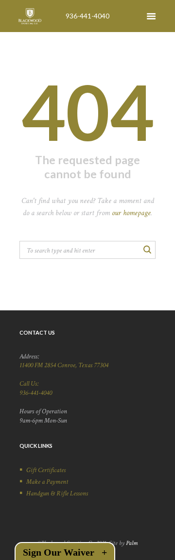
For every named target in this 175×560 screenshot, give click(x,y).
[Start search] (147, 249)
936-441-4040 (87, 16)
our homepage (131, 213)
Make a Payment (47, 481)
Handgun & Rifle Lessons (57, 493)
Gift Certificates (46, 470)
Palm (132, 543)
